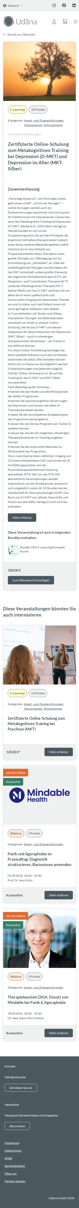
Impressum (12, 1143)
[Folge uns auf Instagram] (54, 5)
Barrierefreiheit (15, 1166)
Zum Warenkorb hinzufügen (30, 580)
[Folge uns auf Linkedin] (74, 5)
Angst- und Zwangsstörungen (43, 120)
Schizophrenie (53, 125)
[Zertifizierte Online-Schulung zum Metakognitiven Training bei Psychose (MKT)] (39, 655)
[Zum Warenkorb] (64, 22)
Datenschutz (13, 1150)
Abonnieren (17, 1126)
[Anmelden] (54, 22)
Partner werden (15, 1181)
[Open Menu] (75, 22)
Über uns (11, 1173)
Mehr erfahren (22, 517)
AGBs (8, 1158)
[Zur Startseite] (21, 21)
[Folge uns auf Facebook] (64, 5)
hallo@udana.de (15, 1077)
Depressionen (33, 125)
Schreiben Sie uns (20, 1087)
